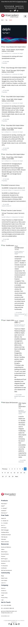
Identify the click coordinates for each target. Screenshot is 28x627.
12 (14, 472)
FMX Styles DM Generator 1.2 (22, 405)
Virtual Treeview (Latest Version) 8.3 (13, 214)
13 (17, 472)
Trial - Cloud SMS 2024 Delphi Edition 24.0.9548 (12, 100)
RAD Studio (4, 503)
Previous (4, 469)
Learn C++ (3, 582)
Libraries (15, 53)
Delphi (21, 53)
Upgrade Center (19, 6)
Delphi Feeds (4, 578)
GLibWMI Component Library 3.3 (13, 188)
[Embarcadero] (10, 16)
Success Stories (5, 554)
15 (24, 472)
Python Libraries (5, 541)
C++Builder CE (4, 520)
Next (16, 476)
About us (3, 588)
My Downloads (8, 6)
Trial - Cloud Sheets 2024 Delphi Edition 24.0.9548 (13, 50)
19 (12, 476)
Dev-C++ (3, 525)
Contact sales (4, 592)
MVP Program (4, 558)
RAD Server (4, 513)
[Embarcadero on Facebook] (9, 624)
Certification (4, 568)
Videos (2, 549)
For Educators (4, 565)
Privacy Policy (4, 597)
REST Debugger (5, 530)
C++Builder (4, 508)
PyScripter (3, 539)
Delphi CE (3, 518)
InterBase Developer (6, 534)
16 (2, 476)
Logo (2, 599)
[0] (14, 11)
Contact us (3, 590)
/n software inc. (7, 53)
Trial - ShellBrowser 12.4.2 (19, 247)
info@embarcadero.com (7, 612)
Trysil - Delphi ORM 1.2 (19, 322)
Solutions (3, 563)
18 (9, 476)
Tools (20, 412)
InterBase (3, 510)
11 (11, 472)
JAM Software (6, 217)
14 (21, 472)
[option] (14, 2)
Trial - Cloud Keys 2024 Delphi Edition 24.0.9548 (12, 158)
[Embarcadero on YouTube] (11, 624)
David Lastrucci (20, 324)
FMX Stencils (4, 537)
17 (6, 476)
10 (8, 472)
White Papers (4, 551)
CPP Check (3, 527)
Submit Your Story (22, 1)
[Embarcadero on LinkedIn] (16, 624)
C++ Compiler (4, 523)
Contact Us (21, 8)
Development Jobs (5, 561)
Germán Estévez (7, 190)
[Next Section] (25, 315)
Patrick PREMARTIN (22, 411)
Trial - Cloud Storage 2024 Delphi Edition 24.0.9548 (13, 71)
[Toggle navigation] (25, 16)
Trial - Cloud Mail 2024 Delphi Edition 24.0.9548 (12, 129)
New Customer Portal (11, 8)
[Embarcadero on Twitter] (14, 623)
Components (16, 190)
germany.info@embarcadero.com (9, 611)
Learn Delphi (4, 580)
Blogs (2, 575)
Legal (2, 595)
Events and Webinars (6, 547)
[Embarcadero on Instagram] (19, 624)
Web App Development (6, 570)
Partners (3, 556)
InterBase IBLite (5, 532)
